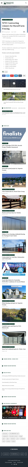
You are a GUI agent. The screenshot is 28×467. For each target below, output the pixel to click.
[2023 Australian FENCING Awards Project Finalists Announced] (14, 134)
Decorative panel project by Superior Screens (12, 169)
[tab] (14, 108)
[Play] (4, 417)
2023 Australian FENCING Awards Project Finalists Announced (12, 146)
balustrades (5, 433)
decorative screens (13, 436)
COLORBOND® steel (14, 433)
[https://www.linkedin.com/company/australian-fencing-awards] (14, 464)
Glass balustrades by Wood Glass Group (13, 191)
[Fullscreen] (24, 417)
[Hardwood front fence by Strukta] (14, 202)
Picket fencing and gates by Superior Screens (12, 303)
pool (18, 438)
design (20, 436)
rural (6, 71)
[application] (14, 412)
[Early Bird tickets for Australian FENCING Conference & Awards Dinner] (14, 269)
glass (8, 438)
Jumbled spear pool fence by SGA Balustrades (11, 326)
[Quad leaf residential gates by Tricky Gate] (14, 338)
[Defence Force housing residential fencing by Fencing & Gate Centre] (14, 223)
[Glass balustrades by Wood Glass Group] (14, 180)
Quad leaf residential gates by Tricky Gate (14, 349)
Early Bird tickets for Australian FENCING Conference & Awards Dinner (13, 280)
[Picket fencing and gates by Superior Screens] (14, 292)
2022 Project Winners (10, 6)
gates (4, 438)
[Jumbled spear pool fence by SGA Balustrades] (14, 315)
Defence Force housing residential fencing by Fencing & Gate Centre (13, 235)
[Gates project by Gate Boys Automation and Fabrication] (14, 246)
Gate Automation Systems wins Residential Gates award (13, 112)
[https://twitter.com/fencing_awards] (13, 464)
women (13, 441)
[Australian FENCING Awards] (8, 3)
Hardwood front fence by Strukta (11, 212)
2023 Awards (5, 143)
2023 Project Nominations (8, 189)
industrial (13, 438)
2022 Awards (4, 6)
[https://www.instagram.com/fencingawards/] (16, 464)
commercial (5, 436)
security (8, 441)
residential (22, 438)
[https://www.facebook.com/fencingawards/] (11, 464)
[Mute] (22, 417)
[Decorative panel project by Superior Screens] (14, 157)
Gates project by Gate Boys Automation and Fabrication (13, 258)
